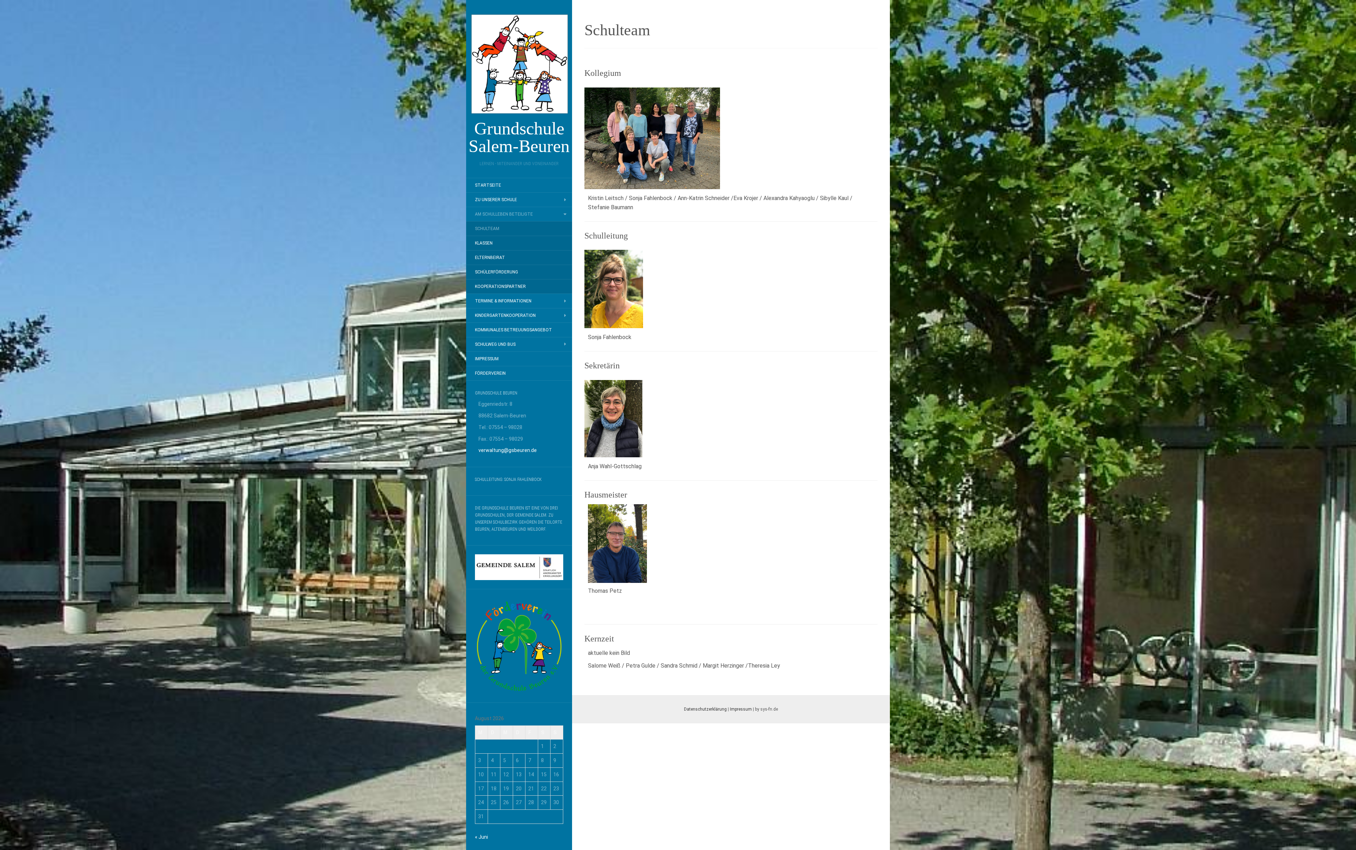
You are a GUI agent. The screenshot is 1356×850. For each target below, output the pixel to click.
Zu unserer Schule (496, 199)
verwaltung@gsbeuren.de (507, 450)
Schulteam (487, 228)
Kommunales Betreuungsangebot (513, 329)
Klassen (484, 243)
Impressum (487, 358)
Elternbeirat (490, 257)
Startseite (488, 185)
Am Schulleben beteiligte (504, 214)
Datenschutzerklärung (705, 709)
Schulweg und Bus (495, 344)
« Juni (481, 837)
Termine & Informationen (503, 301)
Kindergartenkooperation (505, 315)
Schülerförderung (496, 272)
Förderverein (490, 373)
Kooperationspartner (500, 286)
